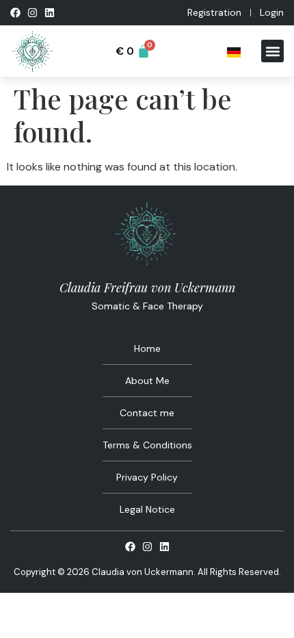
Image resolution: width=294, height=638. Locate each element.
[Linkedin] (49, 13)
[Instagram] (32, 13)
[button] (272, 51)
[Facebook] (15, 13)
